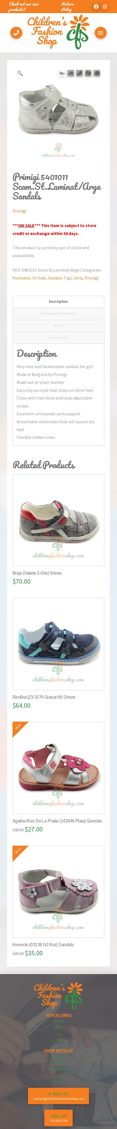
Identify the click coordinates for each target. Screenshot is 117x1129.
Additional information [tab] (58, 313)
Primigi (19, 211)
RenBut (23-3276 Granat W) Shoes (44, 697)
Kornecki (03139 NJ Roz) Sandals (43, 944)
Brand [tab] (58, 325)
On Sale (39, 278)
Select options (61, 556)
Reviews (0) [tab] (58, 337)
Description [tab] (58, 301)
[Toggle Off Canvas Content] (101, 33)
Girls (78, 278)
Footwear (21, 278)
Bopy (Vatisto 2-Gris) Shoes (37, 573)
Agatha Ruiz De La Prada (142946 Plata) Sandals (57, 821)
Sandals (55, 278)
